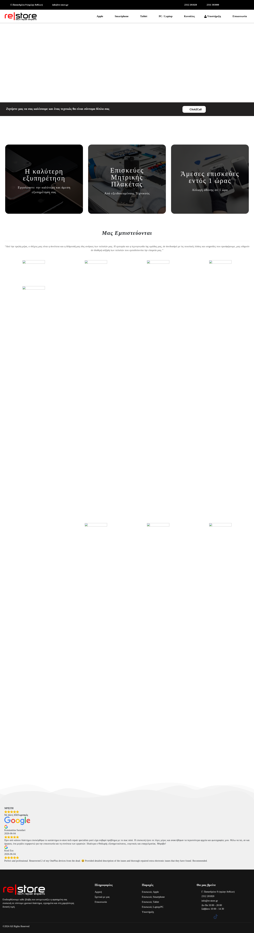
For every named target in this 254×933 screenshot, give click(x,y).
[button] (100, 16)
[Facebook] (199, 916)
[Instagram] (207, 916)
